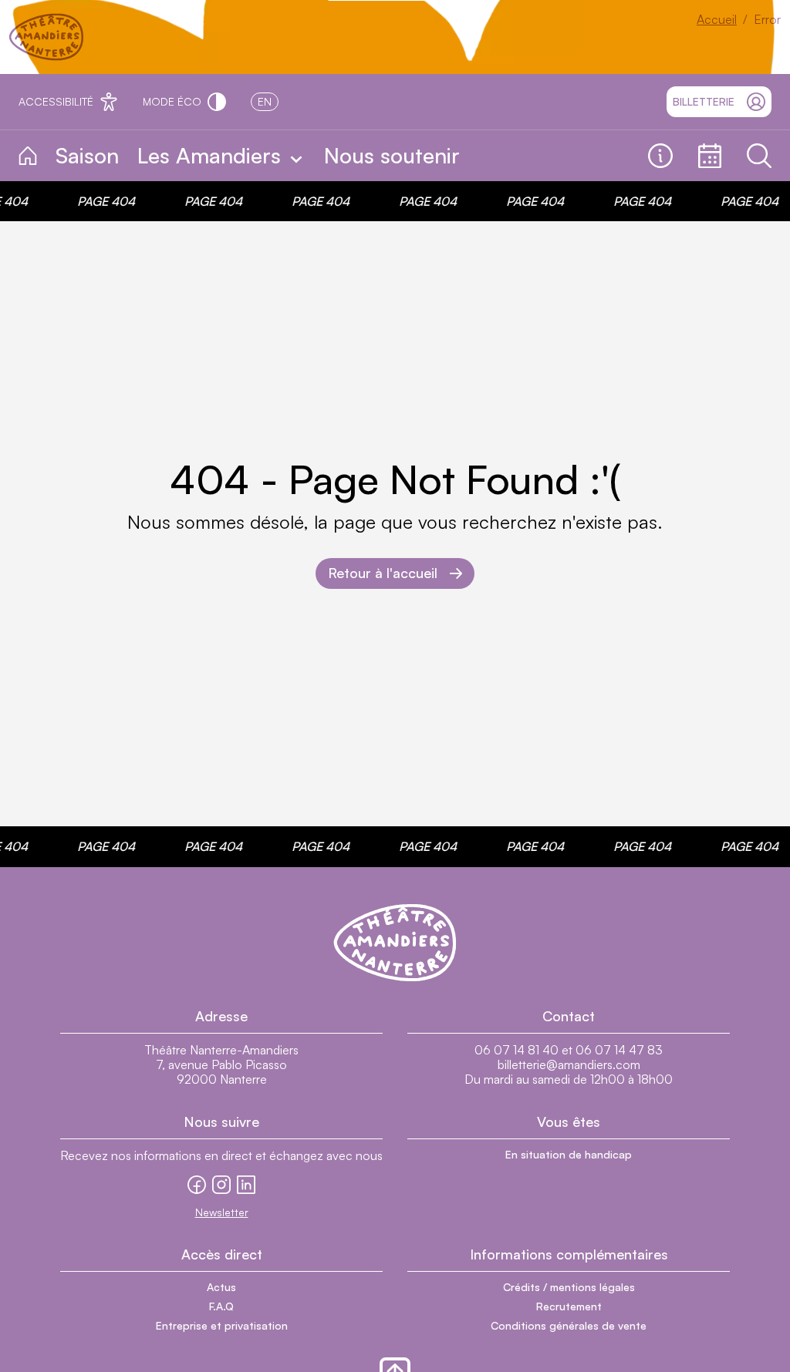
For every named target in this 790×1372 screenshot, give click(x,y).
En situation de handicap (568, 1154)
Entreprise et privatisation (222, 1325)
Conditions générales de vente (569, 1325)
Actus (221, 1286)
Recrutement (569, 1306)
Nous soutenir (392, 155)
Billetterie (703, 101)
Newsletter (221, 1212)
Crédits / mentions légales (569, 1286)
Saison (87, 155)
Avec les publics (541, 156)
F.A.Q (221, 1306)
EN (265, 101)
